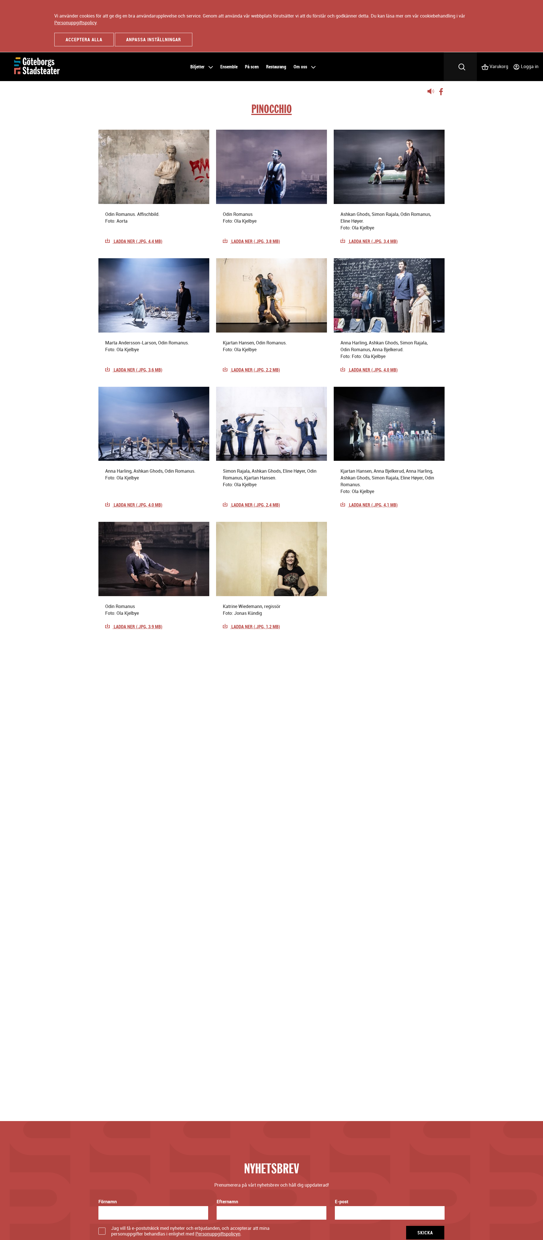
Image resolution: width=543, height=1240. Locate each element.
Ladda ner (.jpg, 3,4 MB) (373, 241)
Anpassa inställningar (153, 39)
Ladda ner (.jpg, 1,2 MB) (255, 627)
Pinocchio (271, 109)
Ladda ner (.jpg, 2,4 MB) (255, 505)
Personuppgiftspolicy (75, 22)
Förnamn (107, 1201)
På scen (252, 67)
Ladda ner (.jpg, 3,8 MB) (255, 241)
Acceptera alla (84, 39)
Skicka (425, 1233)
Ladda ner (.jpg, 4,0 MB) (373, 370)
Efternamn (227, 1201)
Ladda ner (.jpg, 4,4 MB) (137, 241)
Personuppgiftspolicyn (217, 1234)
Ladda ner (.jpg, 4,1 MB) (373, 505)
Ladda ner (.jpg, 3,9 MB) (137, 627)
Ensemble (229, 67)
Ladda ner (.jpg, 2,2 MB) (255, 370)
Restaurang (276, 67)
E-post (341, 1201)
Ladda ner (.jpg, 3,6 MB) (137, 370)
